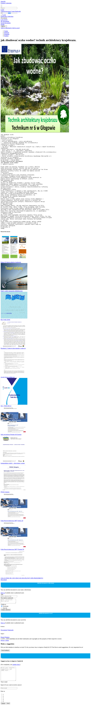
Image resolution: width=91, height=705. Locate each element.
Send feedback (5, 650)
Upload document (6, 11)
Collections (10, 16)
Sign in (3, 593)
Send (8, 703)
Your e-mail (4, 682)
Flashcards (4, 16)
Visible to (3, 604)
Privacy (3, 640)
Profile (2, 24)
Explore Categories (6, 3)
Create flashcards (16, 11)
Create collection (5, 609)
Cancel (3, 703)
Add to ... (3, 26)
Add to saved (16, 28)
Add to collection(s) (6, 28)
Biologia (6, 32)
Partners (7, 637)
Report (3, 637)
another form (16, 664)
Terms (7, 640)
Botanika (6, 34)
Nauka (6, 31)
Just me (5, 608)
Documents (4, 630)
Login (2, 10)
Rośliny (6, 36)
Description (7, 598)
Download (4, 579)
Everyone (5, 606)
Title (2, 594)
